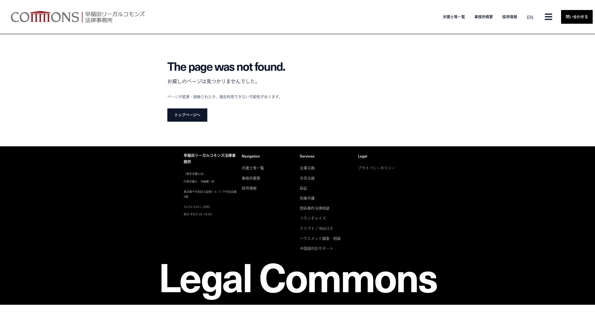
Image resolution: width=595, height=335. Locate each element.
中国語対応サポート (316, 248)
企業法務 (307, 168)
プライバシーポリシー (376, 168)
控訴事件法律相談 (315, 208)
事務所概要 (483, 17)
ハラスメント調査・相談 (320, 238)
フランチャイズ (313, 218)
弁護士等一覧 (454, 17)
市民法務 (307, 178)
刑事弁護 (307, 198)
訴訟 (303, 188)
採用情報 (509, 17)
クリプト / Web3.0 (316, 228)
